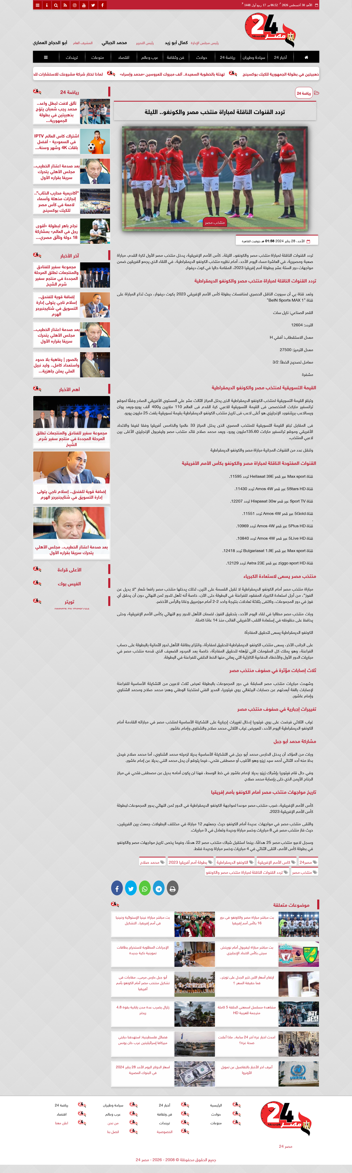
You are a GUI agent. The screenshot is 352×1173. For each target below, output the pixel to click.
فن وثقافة (175, 56)
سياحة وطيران (254, 56)
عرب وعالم (149, 56)
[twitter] (93, 5)
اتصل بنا (113, 1131)
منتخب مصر (302, 871)
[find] (56, 5)
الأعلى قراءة (69, 569)
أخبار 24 (280, 56)
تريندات (72, 56)
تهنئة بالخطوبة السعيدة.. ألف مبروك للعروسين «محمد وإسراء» (216, 73)
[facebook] (102, 5)
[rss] (65, 5)
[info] (47, 5)
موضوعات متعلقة (291, 904)
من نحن (112, 1122)
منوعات (97, 56)
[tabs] (37, 5)
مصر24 (306, 861)
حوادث (201, 56)
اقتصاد (123, 56)
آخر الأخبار (69, 255)
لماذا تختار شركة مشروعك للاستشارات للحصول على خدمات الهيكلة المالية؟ (84, 73)
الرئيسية (216, 1104)
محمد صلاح (150, 861)
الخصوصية (164, 1131)
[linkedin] (75, 5)
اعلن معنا (61, 1122)
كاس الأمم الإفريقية (274, 861)
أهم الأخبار (69, 388)
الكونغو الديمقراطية (233, 861)
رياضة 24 (227, 56)
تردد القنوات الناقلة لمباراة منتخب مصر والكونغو (245, 871)
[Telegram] (159, 887)
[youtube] (84, 5)
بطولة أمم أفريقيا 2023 (188, 861)
